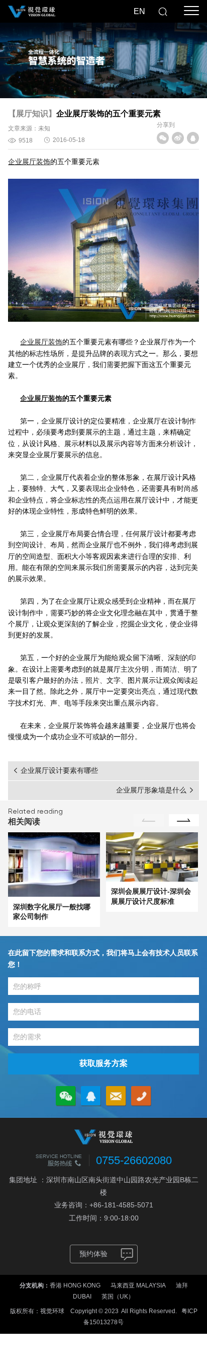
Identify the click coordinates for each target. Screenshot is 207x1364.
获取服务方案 (103, 1063)
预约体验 (93, 1254)
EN (139, 11)
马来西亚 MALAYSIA (138, 1285)
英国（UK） (117, 1296)
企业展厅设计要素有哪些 (59, 770)
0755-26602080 (134, 1160)
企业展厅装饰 (29, 162)
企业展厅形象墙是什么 (151, 790)
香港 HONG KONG (75, 1285)
